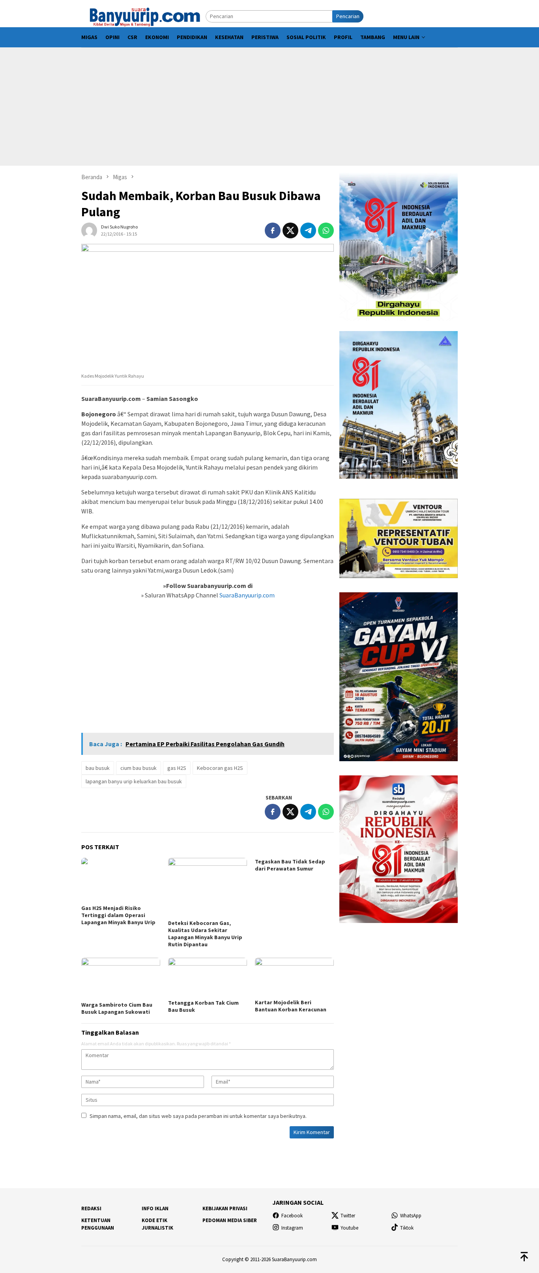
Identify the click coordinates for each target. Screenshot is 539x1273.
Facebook (292, 1215)
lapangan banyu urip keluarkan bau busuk (134, 781)
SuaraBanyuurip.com (246, 595)
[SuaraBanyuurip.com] (143, 15)
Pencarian (347, 16)
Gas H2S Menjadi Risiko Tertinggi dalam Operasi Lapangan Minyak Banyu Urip (118, 915)
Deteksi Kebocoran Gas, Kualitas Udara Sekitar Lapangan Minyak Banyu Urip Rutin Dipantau (205, 933)
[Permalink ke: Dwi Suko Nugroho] (89, 229)
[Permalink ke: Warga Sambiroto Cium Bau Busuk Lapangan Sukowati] (120, 978)
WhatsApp (410, 1215)
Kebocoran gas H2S (220, 767)
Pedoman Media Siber (229, 1220)
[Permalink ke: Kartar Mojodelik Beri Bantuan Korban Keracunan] (294, 977)
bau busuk (98, 767)
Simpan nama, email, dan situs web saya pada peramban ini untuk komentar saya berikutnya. (198, 1115)
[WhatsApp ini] (326, 230)
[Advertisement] (269, 106)
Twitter (348, 1215)
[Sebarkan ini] (273, 230)
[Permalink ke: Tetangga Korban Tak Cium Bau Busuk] (207, 977)
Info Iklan (155, 1208)
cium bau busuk (138, 767)
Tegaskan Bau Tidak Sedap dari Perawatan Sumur (290, 865)
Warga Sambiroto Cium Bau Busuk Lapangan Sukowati (116, 1008)
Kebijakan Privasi (224, 1208)
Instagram (292, 1227)
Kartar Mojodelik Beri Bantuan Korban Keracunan (290, 1006)
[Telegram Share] (308, 230)
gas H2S (176, 767)
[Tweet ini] (290, 230)
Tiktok (407, 1227)
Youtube (349, 1227)
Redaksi (91, 1208)
